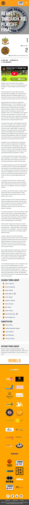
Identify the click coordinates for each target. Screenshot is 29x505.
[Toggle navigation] (26, 3)
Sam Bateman (10, 335)
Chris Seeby (9, 297)
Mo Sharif (8, 307)
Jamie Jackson (9, 283)
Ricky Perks (9, 325)
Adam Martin (9, 293)
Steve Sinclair (9, 304)
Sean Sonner (9, 310)
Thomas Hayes (10, 338)
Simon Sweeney (10, 287)
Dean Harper (9, 290)
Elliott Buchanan (10, 314)
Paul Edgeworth (10, 317)
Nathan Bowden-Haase (13, 328)
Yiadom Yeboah (10, 300)
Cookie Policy (15, 500)
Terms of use (7, 500)
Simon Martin (10, 331)
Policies (22, 500)
